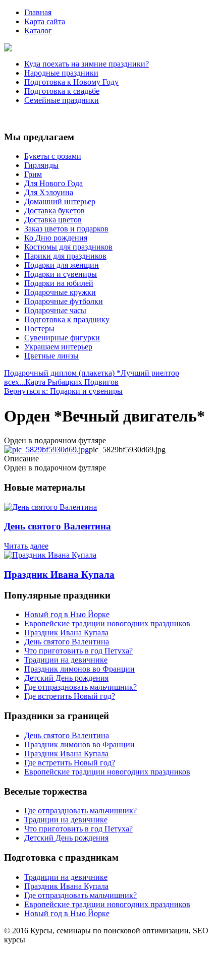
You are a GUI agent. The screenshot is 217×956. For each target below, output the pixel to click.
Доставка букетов (54, 210)
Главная (37, 12)
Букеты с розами (52, 156)
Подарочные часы (55, 310)
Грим (33, 174)
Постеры (39, 328)
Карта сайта (44, 21)
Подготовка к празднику (67, 319)
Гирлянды (41, 165)
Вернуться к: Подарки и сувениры (63, 391)
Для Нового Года (53, 183)
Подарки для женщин (61, 265)
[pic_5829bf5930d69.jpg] (46, 449)
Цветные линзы (51, 355)
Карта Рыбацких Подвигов (72, 382)
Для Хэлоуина (48, 192)
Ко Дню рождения (55, 237)
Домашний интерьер (59, 201)
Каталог (38, 30)
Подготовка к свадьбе (61, 91)
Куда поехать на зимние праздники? (86, 63)
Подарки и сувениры (60, 274)
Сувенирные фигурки (62, 337)
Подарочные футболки (63, 301)
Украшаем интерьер (58, 346)
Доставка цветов (53, 219)
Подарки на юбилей (58, 283)
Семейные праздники (61, 100)
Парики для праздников (65, 256)
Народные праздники (61, 73)
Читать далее (26, 546)
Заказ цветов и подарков (66, 228)
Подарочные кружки (60, 292)
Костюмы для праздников (68, 247)
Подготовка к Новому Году (71, 82)
